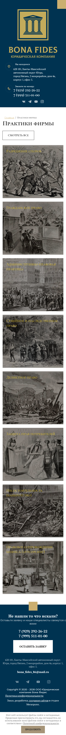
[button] (33, 646)
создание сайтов (38, 700)
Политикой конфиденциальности (41, 723)
